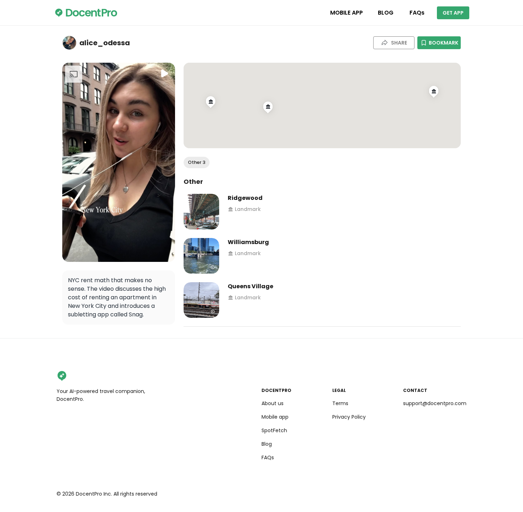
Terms (340, 403)
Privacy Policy (349, 416)
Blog (267, 444)
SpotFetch (274, 430)
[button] (197, 162)
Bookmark (443, 42)
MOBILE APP (346, 13)
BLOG (385, 13)
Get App (453, 12)
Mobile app (275, 416)
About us (273, 403)
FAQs (417, 13)
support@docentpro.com (434, 403)
